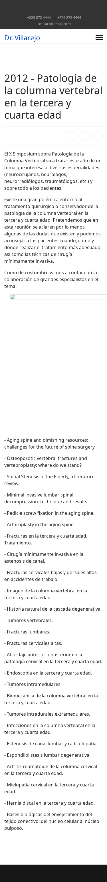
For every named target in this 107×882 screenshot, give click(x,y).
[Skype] (77, 5)
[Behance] (68, 5)
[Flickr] (94, 5)
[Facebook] (6, 5)
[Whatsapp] (86, 5)
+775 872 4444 (69, 17)
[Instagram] (59, 5)
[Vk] (53, 11)
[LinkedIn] (98, 136)
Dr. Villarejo (22, 37)
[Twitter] (15, 5)
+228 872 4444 (39, 17)
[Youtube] (33, 5)
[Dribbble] (50, 5)
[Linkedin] (41, 5)
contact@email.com (54, 23)
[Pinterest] (24, 5)
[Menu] (99, 37)
